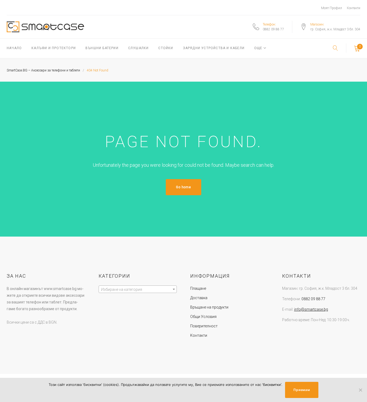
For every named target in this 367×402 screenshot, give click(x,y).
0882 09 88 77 (273, 29)
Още (258, 48)
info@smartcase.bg (311, 309)
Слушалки (138, 48)
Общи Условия (203, 316)
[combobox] (138, 289)
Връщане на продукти (209, 307)
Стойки (165, 48)
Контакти (353, 8)
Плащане (198, 288)
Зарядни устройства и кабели (213, 48)
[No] (360, 390)
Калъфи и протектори (53, 48)
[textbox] (138, 289)
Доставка (198, 298)
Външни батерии (101, 48)
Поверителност (204, 326)
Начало (14, 48)
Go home (183, 187)
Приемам (301, 390)
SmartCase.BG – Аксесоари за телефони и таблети (43, 70)
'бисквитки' (271, 384)
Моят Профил (331, 8)
